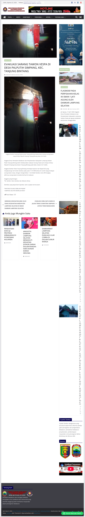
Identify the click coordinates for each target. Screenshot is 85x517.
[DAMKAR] (18, 492)
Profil (10, 17)
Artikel (48, 17)
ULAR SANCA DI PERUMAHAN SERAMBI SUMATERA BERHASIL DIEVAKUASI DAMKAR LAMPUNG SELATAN (80, 157)
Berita (18, 17)
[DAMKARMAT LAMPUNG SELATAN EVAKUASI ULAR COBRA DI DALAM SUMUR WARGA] (48, 218)
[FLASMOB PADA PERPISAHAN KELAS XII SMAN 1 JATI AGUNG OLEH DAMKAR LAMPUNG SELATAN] (70, 78)
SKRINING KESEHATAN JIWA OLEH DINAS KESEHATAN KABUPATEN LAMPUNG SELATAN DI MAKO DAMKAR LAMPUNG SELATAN (15, 204)
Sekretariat (26, 17)
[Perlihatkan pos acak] (80, 17)
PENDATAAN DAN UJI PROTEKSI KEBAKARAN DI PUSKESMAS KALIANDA (10, 234)
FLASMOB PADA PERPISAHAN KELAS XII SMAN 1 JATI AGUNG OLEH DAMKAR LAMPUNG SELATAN (70, 98)
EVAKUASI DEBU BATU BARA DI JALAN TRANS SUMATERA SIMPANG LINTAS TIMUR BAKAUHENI (43, 203)
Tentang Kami (59, 17)
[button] (13, 17)
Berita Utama (8, 60)
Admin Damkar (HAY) (18, 74)
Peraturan (38, 17)
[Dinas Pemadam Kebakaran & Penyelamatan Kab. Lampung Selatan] (5, 17)
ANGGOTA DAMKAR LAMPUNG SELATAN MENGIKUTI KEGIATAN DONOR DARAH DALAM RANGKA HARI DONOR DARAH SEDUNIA (29, 242)
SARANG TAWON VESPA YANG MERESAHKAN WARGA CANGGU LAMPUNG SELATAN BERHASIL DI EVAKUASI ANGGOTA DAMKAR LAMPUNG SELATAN (80, 247)
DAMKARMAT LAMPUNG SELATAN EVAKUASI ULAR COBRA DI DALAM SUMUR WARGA (48, 235)
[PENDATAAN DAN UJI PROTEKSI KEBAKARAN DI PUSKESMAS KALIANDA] (11, 218)
